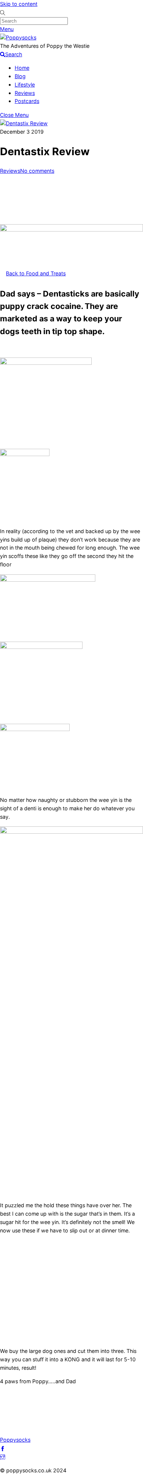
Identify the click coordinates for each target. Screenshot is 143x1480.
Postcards (27, 101)
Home (22, 68)
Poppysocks (15, 1440)
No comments (37, 171)
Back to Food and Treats (36, 273)
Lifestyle (25, 84)
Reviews (25, 93)
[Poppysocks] (18, 37)
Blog (20, 76)
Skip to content (18, 4)
